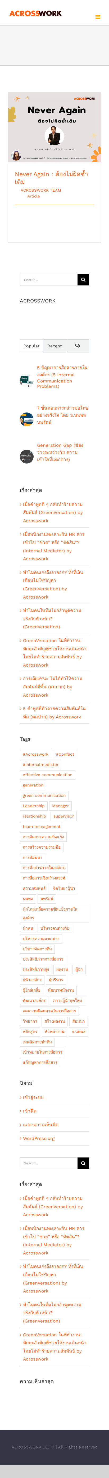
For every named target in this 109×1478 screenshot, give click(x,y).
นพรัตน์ (46, 898)
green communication (44, 795)
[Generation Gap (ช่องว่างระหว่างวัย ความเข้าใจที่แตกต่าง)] (27, 453)
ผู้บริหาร (56, 980)
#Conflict (65, 754)
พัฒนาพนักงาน (61, 990)
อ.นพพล (78, 1031)
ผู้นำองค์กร (32, 980)
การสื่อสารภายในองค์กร (44, 867)
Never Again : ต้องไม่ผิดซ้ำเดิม (54, 122)
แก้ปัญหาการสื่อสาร (40, 1062)
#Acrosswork (35, 754)
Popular (32, 345)
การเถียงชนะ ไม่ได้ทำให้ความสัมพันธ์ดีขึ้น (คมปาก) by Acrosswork (52, 686)
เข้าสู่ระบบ (33, 1097)
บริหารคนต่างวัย (54, 928)
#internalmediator (40, 764)
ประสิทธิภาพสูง (36, 969)
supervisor (63, 816)
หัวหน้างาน (54, 1031)
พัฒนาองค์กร (34, 1000)
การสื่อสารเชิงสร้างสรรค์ (44, 878)
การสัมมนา (32, 857)
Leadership (34, 805)
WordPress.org (38, 1138)
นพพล (28, 898)
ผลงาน (62, 969)
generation (33, 785)
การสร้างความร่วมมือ (42, 847)
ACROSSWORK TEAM (41, 190)
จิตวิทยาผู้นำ (64, 888)
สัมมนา (78, 1021)
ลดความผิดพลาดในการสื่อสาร (49, 1011)
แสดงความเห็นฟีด (40, 1124)
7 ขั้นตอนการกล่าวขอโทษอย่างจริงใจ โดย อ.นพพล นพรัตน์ (62, 415)
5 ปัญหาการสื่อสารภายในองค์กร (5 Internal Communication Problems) (62, 377)
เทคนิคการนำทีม (37, 1042)
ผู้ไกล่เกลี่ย (31, 990)
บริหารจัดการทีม (37, 949)
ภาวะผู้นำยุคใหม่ (67, 1000)
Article (33, 196)
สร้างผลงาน (54, 1021)
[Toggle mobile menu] (98, 17)
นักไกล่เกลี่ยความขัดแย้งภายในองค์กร (50, 913)
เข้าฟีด (30, 1111)
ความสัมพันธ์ (34, 888)
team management (41, 826)
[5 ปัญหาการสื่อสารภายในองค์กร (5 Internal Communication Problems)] (27, 377)
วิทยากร (30, 1021)
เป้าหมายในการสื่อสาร (42, 1052)
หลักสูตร (30, 1031)
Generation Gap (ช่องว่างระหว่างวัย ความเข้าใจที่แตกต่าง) (60, 452)
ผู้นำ (79, 969)
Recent (54, 345)
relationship (34, 816)
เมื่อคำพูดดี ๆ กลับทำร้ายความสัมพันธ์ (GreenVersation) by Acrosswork (53, 512)
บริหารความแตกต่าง (41, 938)
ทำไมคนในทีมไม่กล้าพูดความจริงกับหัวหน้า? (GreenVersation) (52, 618)
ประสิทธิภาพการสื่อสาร (43, 959)
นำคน (28, 928)
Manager (60, 805)
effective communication (47, 774)
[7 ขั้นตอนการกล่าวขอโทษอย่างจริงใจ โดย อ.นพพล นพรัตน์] (27, 416)
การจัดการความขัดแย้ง (43, 837)
